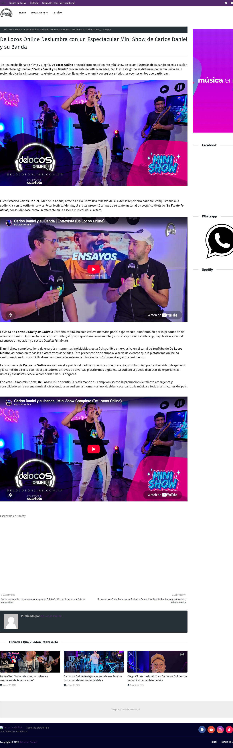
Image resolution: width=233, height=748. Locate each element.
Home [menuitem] (22, 12)
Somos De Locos (17, 3)
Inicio (5, 29)
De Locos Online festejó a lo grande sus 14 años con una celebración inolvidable (93, 678)
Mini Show (15, 29)
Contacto (33, 3)
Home (3, 3)
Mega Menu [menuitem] (38, 12)
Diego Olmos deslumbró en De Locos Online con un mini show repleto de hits (157, 678)
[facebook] (226, 3)
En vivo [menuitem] (58, 12)
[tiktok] (229, 729)
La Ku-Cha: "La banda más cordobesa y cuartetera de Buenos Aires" (24, 678)
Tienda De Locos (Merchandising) (58, 3)
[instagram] (220, 729)
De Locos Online (51, 616)
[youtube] (211, 729)
